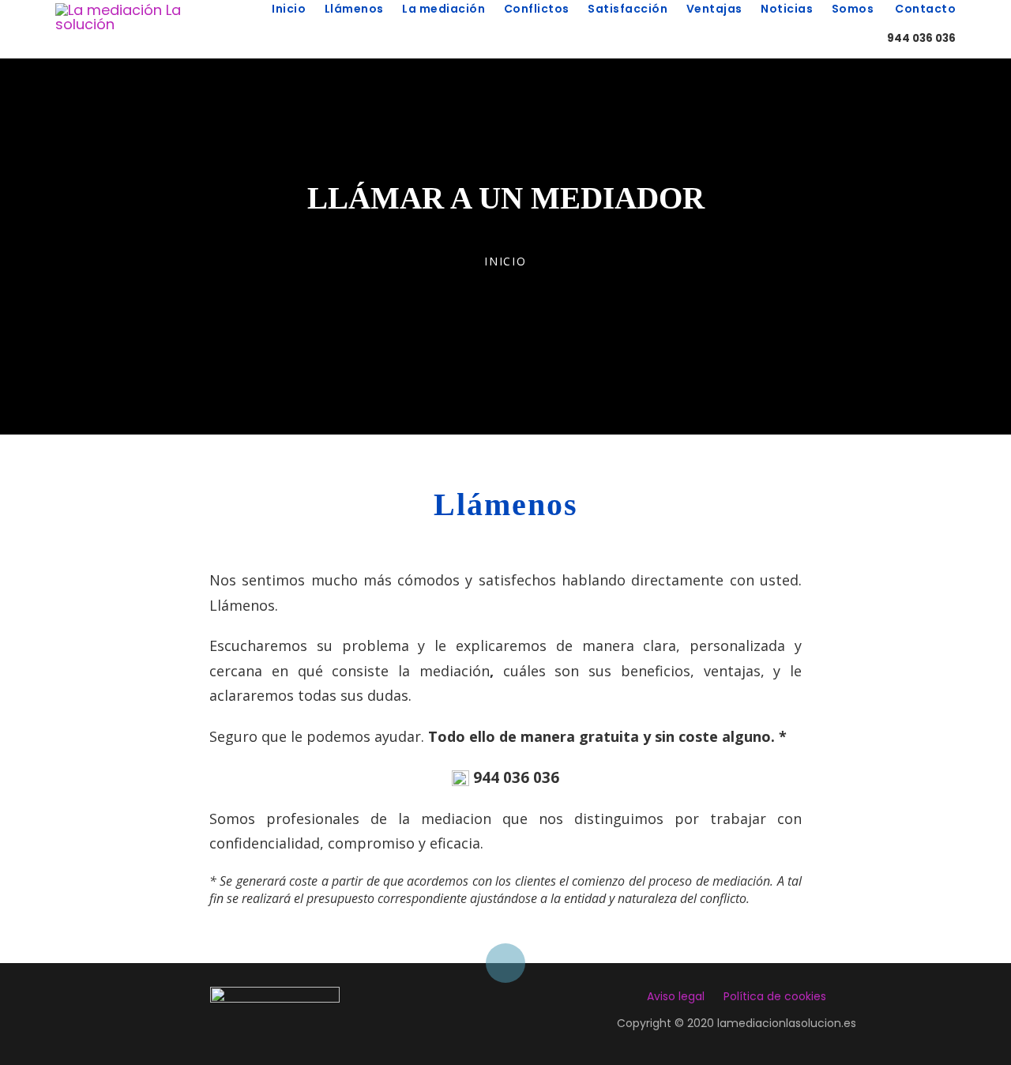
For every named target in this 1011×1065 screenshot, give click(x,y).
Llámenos (356, 9)
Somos (854, 9)
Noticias (788, 9)
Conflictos (538, 9)
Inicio (290, 9)
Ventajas (716, 9)
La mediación (445, 9)
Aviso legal (676, 996)
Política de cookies (774, 996)
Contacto (925, 9)
